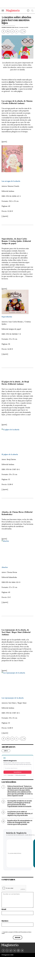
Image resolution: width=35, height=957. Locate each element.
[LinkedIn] (14, 950)
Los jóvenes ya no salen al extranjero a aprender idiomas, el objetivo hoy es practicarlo (19, 813)
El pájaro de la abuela (10, 454)
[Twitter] (7, 950)
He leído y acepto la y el (16, 932)
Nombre (5, 921)
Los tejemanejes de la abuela (13, 698)
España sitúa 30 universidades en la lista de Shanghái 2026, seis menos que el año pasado (19, 822)
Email (4, 909)
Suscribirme (17, 772)
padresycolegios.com (8, 27)
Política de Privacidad (20, 932)
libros (6, 751)
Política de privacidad (20, 775)
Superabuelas (7, 316)
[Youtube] (22, 950)
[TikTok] (10, 950)
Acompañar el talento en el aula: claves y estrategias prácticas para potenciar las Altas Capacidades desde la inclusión (19, 804)
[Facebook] (3, 950)
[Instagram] (18, 950)
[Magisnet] (13, 10)
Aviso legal (10, 775)
